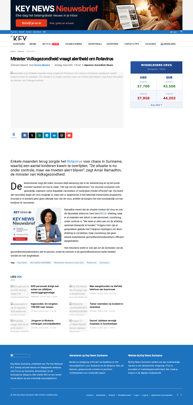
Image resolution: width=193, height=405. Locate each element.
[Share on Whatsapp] (39, 135)
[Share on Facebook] (24, 135)
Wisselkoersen (124, 395)
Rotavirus (74, 161)
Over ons (14, 32)
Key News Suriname (25, 395)
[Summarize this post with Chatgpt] (61, 135)
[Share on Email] (69, 135)
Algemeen (31, 51)
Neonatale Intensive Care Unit (69, 263)
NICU (102, 213)
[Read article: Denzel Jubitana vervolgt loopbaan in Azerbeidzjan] (78, 325)
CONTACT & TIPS (132, 44)
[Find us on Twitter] (181, 395)
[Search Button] (181, 32)
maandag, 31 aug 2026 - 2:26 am (44, 297)
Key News (22, 263)
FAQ (44, 32)
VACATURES (150, 44)
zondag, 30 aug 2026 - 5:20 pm (102, 311)
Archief (21, 32)
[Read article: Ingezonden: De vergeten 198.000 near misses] (20, 308)
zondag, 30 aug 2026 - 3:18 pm (102, 328)
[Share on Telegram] (47, 135)
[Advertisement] (67, 150)
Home (13, 51)
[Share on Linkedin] (54, 135)
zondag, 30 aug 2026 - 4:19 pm (43, 328)
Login (174, 32)
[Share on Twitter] (32, 135)
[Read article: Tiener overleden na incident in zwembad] (78, 308)
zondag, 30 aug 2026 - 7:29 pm (43, 311)
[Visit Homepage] (27, 38)
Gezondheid (100, 65)
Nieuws (33, 44)
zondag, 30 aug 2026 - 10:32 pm (103, 294)
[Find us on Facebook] (177, 395)
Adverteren (37, 32)
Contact (28, 32)
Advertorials (95, 44)
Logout (145, 395)
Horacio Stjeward (42, 65)
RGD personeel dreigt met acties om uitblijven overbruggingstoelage (45, 289)
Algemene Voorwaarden (161, 395)
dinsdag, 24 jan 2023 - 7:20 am (68, 65)
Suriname (104, 263)
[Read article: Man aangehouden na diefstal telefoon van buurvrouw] (78, 291)
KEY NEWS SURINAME (40, 263)
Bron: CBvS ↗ (156, 105)
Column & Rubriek (73, 44)
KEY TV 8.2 (50, 44)
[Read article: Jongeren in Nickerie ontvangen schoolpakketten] (20, 325)
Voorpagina (19, 44)
